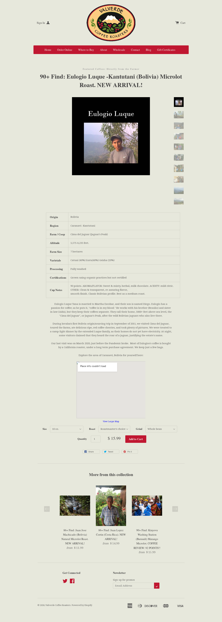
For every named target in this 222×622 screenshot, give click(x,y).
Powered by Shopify (82, 605)
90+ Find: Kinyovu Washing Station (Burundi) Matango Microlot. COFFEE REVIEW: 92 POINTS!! (147, 539)
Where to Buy (86, 50)
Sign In (41, 23)
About (103, 50)
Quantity (82, 439)
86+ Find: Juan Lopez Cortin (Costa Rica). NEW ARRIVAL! (111, 534)
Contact (135, 50)
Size (45, 429)
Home (48, 50)
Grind (139, 429)
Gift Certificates (166, 50)
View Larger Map (111, 421)
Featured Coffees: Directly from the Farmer (111, 69)
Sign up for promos (124, 580)
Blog (148, 50)
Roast (92, 429)
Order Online (64, 50)
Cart (183, 23)
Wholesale (119, 50)
